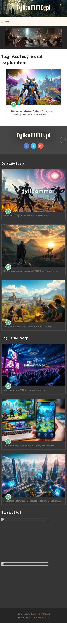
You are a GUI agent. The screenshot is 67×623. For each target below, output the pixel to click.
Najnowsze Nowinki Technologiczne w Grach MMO (32, 500)
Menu (7, 22)
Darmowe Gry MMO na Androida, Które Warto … (30, 445)
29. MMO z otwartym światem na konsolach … (29, 326)
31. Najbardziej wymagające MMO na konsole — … (30, 270)
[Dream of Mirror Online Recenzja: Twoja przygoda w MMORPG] (33, 87)
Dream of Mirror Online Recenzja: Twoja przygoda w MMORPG (32, 112)
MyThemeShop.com (38, 617)
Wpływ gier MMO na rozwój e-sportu (24, 390)
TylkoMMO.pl (33, 7)
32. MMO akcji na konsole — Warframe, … (26, 215)
